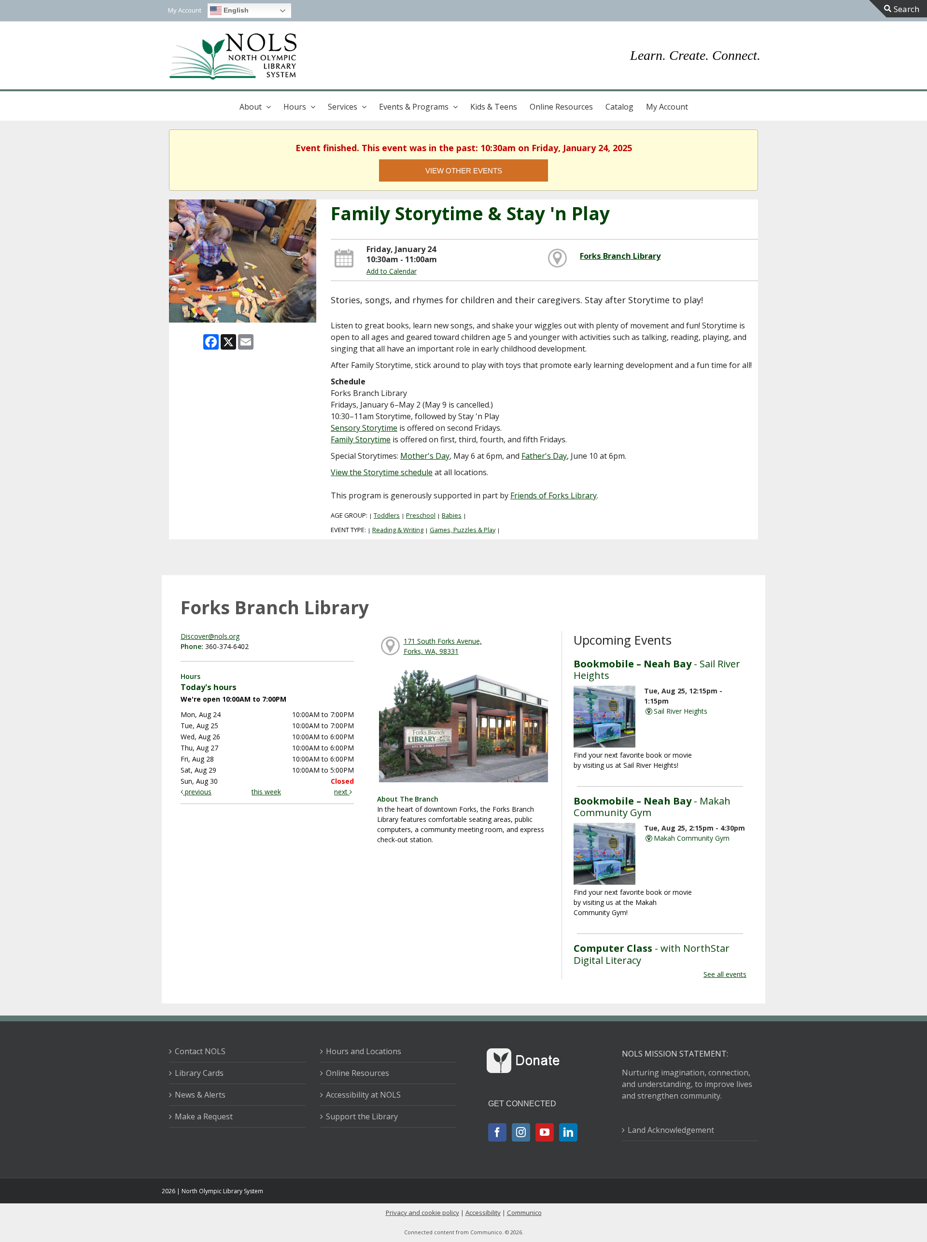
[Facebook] (497, 1132)
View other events (463, 171)
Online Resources (561, 106)
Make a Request (204, 1116)
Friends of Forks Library (553, 495)
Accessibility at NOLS (363, 1094)
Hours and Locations (363, 1051)
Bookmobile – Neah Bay (657, 669)
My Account (667, 106)
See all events (724, 974)
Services (342, 106)
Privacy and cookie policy (422, 1212)
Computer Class (652, 953)
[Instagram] (521, 1132)
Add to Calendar (391, 271)
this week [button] (266, 791)
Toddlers (387, 515)
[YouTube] (544, 1132)
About (250, 106)
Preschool (420, 515)
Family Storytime (361, 439)
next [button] (342, 791)
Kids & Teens (493, 106)
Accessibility (483, 1212)
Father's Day (544, 456)
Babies (452, 515)
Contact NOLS (200, 1051)
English (235, 10)
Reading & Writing (397, 529)
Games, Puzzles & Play (462, 529)
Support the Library (362, 1116)
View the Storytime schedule (382, 472)
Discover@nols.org (210, 636)
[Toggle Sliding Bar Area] (898, 8)
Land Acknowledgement (671, 1130)
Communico (524, 1212)
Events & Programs (414, 106)
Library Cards (199, 1073)
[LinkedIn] (568, 1132)
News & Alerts (200, 1094)
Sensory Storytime (364, 428)
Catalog (619, 106)
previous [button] (197, 791)
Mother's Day (424, 456)
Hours (294, 106)
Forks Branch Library (620, 256)
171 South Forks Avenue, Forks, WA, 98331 (443, 646)
